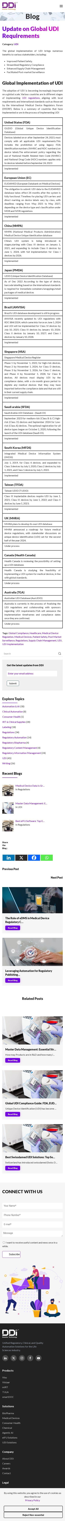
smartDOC (8, 1396)
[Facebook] (34, 858)
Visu (4, 1377)
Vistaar (6, 1382)
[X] (21, 858)
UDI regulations (31, 97)
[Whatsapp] (47, 858)
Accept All (33, 1508)
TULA (5, 1392)
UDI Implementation (13, 644)
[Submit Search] (60, 654)
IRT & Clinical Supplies (14, 721)
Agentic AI (7, 1432)
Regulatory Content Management (19, 747)
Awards (6, 1468)
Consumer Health (11, 716)
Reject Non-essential (33, 1515)
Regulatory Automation (14, 737)
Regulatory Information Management (21, 752)
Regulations (22, 640)
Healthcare (35, 633)
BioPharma (8, 1413)
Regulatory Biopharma (14, 742)
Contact (6, 1473)
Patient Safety (40, 636)
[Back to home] (9, 6)
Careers (6, 1463)
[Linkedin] (9, 858)
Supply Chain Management (42, 640)
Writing (6, 763)
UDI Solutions (9, 1442)
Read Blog (13, 928)
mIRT (5, 1387)
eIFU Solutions (9, 1437)
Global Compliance (19, 633)
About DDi (8, 1458)
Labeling (6, 727)
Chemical (7, 1427)
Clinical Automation (12, 711)
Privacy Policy (32, 1500)
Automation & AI (11, 706)
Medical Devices (23, 636)
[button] (61, 6)
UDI (16, 44)
